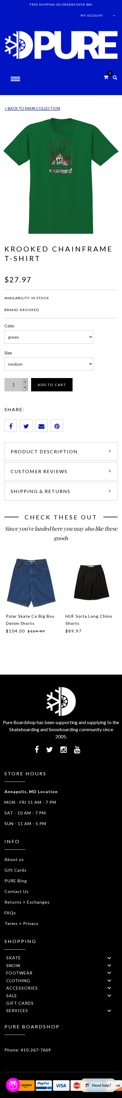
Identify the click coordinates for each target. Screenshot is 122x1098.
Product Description (44, 451)
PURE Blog (15, 880)
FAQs (10, 912)
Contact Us (16, 891)
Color (9, 325)
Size (8, 352)
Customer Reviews (39, 471)
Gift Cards (15, 870)
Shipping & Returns (40, 491)
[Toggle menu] (109, 958)
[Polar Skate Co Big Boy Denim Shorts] (31, 583)
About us (14, 859)
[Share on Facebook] (10, 426)
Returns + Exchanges (27, 902)
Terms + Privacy (21, 923)
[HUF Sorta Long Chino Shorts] (90, 583)
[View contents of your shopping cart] (106, 77)
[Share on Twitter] (26, 426)
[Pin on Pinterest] (57, 426)
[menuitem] (61, 957)
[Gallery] (61, 175)
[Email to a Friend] (41, 426)
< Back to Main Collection (32, 108)
